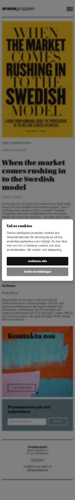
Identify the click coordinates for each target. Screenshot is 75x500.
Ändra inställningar (37, 271)
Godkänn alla (37, 261)
